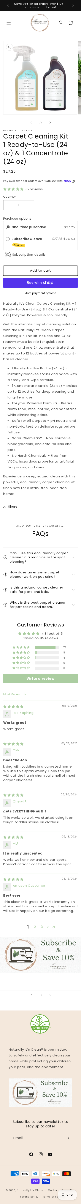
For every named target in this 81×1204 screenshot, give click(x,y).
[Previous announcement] (8, 5)
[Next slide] (50, 995)
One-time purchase (28, 227)
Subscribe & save (27, 242)
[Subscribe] (67, 1138)
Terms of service (54, 1196)
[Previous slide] (31, 995)
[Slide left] (31, 122)
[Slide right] (50, 122)
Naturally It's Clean (30, 1190)
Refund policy (29, 1196)
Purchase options (17, 218)
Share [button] (12, 506)
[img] (13, 706)
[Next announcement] (73, 5)
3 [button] (42, 926)
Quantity (9, 197)
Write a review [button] (40, 678)
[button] (8, 22)
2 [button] (35, 926)
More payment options (40, 293)
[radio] (8, 227)
